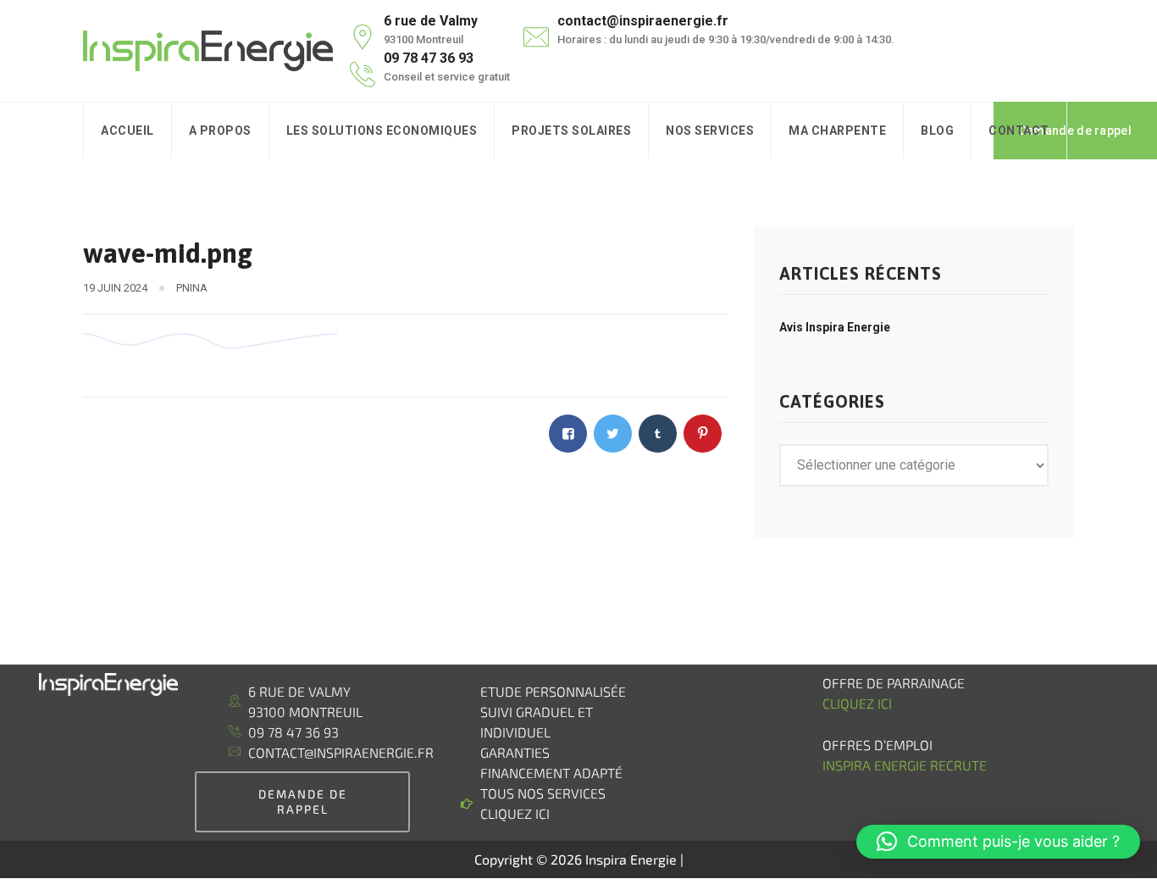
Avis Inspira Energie (834, 327)
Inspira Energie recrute (906, 765)
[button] (998, 842)
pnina (192, 287)
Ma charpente (837, 130)
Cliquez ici (857, 703)
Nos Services (710, 130)
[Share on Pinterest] (703, 433)
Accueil (127, 130)
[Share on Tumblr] (658, 433)
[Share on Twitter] (613, 433)
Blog (937, 130)
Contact (1018, 130)
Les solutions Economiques (382, 130)
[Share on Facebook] (568, 433)
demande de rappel (302, 801)
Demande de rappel (1075, 130)
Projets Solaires (571, 130)
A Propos (220, 130)
